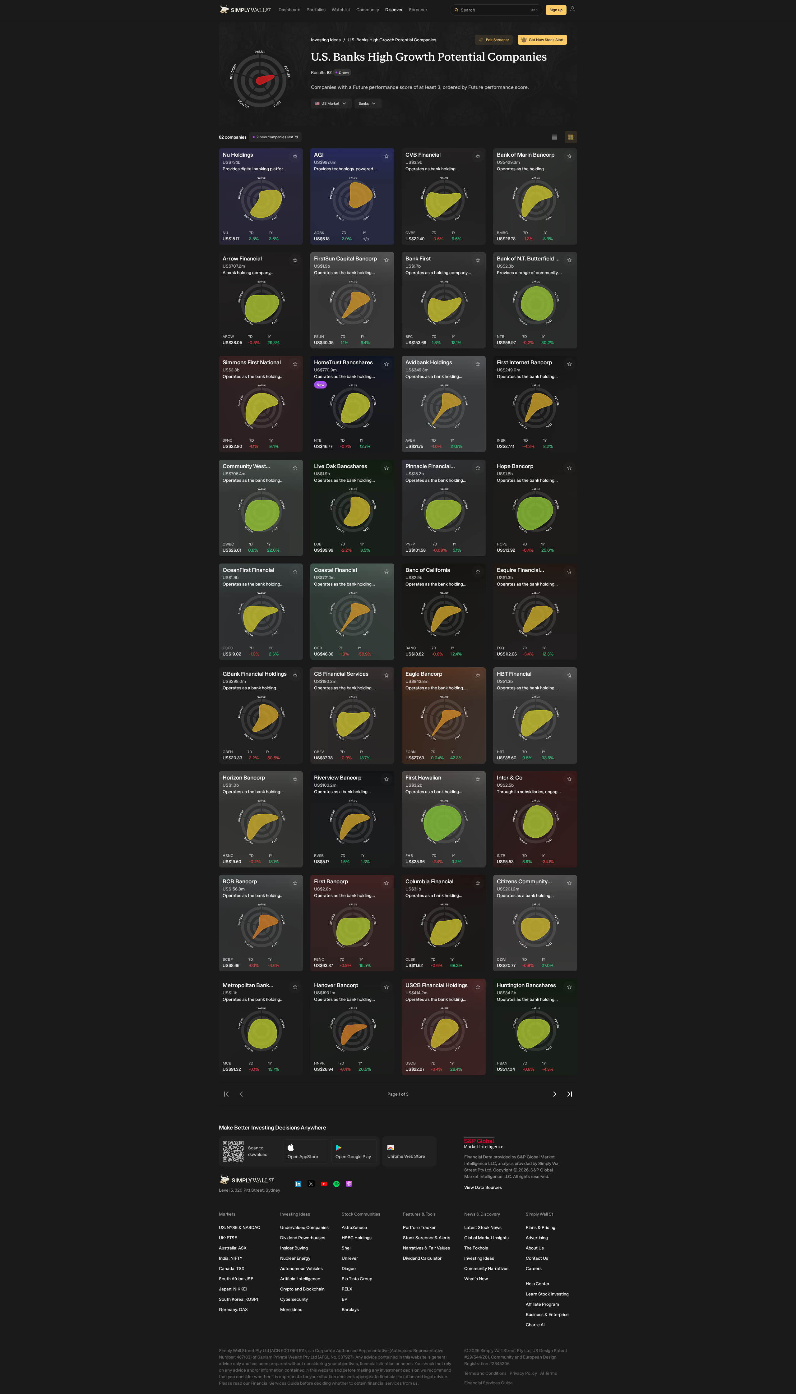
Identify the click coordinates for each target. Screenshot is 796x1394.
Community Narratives (486, 1268)
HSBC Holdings (357, 1237)
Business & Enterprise (547, 1314)
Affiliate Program (542, 1304)
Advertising (537, 1237)
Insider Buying (294, 1248)
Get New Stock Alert (546, 40)
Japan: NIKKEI (233, 1289)
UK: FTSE (228, 1237)
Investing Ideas (326, 40)
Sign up (556, 10)
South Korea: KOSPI (238, 1299)
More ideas (291, 1309)
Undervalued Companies (304, 1227)
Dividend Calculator (422, 1258)
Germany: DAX (233, 1309)
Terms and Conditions (485, 1373)
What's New (476, 1278)
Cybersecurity (294, 1299)
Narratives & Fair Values (426, 1248)
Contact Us (537, 1258)
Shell (346, 1248)
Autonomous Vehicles (301, 1268)
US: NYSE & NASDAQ (240, 1227)
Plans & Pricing (540, 1227)
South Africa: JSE (236, 1278)
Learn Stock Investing (547, 1294)
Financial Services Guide (488, 1383)
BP (344, 1299)
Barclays (350, 1309)
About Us (535, 1248)
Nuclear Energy (295, 1258)
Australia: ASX (233, 1248)
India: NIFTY (230, 1258)
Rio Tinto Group (357, 1278)
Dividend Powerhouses (302, 1237)
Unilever (350, 1258)
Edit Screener (497, 40)
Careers (534, 1268)
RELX (347, 1289)
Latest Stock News (483, 1227)
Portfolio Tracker (419, 1227)
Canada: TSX (231, 1268)
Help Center (537, 1283)
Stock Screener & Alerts (426, 1237)
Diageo (349, 1268)
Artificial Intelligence (300, 1278)
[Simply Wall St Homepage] (245, 10)
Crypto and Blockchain (302, 1289)
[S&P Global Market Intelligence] (483, 1143)
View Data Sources (483, 1187)
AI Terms (548, 1373)
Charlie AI (535, 1324)
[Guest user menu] (572, 10)
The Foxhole (476, 1248)
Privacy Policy (523, 1373)
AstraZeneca (354, 1227)
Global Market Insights (486, 1237)
